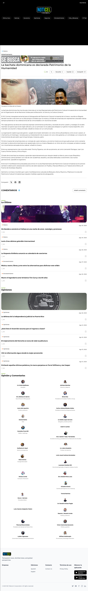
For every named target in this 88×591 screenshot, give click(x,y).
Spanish (33, 569)
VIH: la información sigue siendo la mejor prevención (22, 353)
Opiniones (37, 18)
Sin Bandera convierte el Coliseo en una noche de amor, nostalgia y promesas (31, 229)
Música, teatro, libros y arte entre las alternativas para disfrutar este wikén (30, 265)
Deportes (47, 18)
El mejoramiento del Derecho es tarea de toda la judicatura (24, 341)
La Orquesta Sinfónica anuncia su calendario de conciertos (24, 253)
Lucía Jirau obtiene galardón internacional (18, 241)
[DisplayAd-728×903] (44, 59)
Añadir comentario (79, 190)
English (33, 571)
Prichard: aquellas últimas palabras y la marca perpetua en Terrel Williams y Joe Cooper (35, 365)
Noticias (16, 18)
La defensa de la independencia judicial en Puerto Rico (22, 316)
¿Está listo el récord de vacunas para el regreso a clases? (23, 329)
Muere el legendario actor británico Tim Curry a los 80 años (24, 278)
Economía (27, 18)
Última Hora (6, 18)
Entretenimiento (59, 18)
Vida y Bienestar (73, 18)
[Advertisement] (44, 33)
